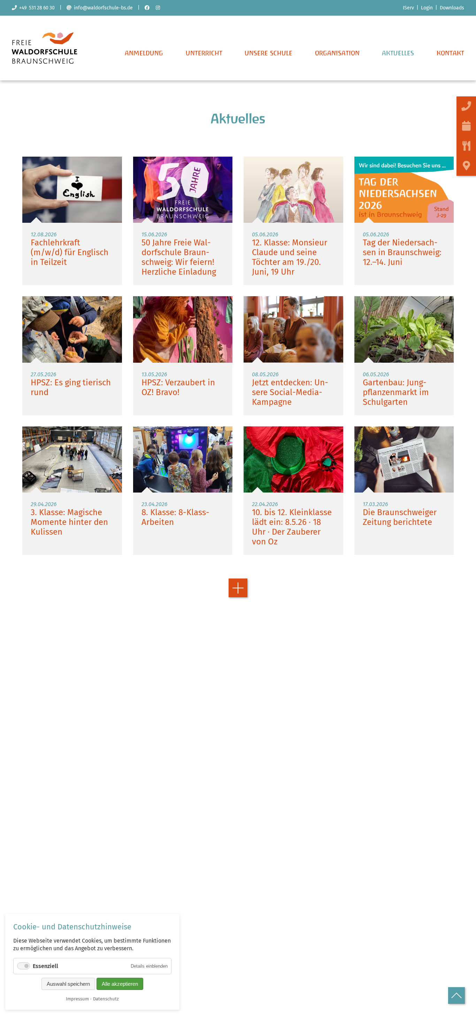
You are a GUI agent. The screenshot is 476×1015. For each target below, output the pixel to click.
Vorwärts (238, 588)
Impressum (77, 998)
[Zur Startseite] (44, 61)
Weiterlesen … (72, 221)
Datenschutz (106, 998)
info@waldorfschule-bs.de (102, 8)
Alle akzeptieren (120, 984)
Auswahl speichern (68, 984)
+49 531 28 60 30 (36, 8)
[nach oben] (456, 995)
